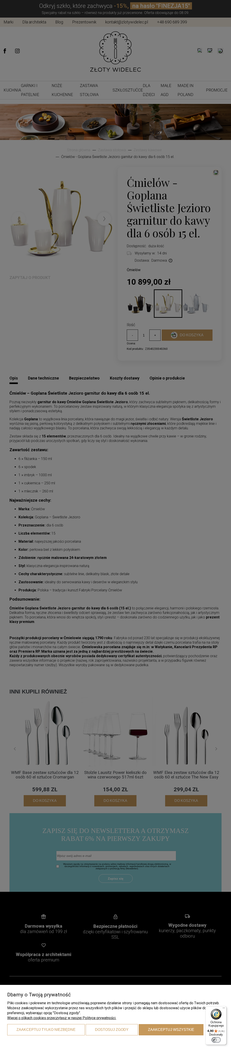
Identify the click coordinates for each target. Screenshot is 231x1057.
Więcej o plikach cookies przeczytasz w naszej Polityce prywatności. (61, 1018)
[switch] (216, 1040)
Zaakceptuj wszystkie (171, 1030)
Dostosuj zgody (112, 1030)
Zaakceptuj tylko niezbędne (46, 1030)
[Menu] (223, 1009)
